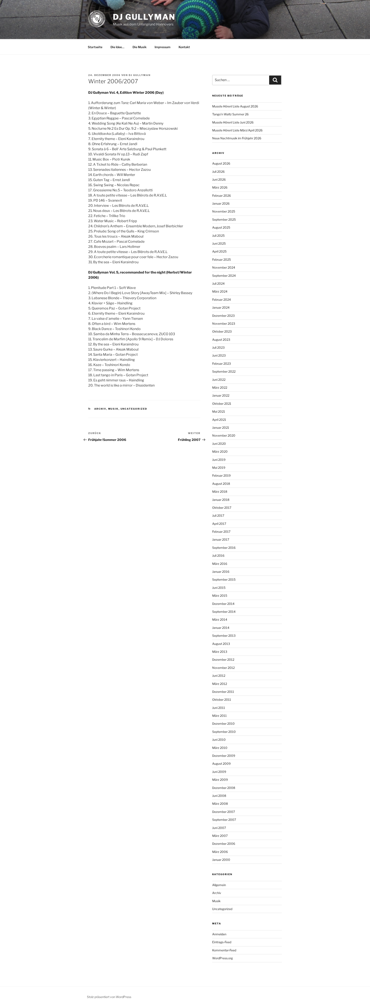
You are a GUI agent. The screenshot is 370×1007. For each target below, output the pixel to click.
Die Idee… (117, 47)
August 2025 (221, 227)
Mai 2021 (218, 411)
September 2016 (224, 547)
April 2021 (219, 419)
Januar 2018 (220, 499)
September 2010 (224, 731)
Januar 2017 (220, 539)
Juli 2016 (218, 555)
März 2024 (219, 291)
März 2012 (219, 684)
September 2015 (224, 579)
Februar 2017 (221, 531)
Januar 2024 (221, 307)
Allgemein (219, 885)
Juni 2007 (219, 828)
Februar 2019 (221, 475)
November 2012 (223, 667)
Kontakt (184, 47)
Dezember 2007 (223, 812)
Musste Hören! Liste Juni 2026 (233, 122)
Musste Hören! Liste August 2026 (235, 106)
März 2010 (219, 748)
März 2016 (219, 563)
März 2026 (219, 187)
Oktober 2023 (222, 331)
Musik (113, 408)
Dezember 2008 (223, 788)
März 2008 (220, 803)
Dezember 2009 (223, 755)
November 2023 (223, 323)
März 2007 (220, 835)
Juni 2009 (219, 771)
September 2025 (224, 219)
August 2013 (221, 644)
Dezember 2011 (223, 691)
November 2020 (223, 435)
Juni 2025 (219, 243)
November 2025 (223, 211)
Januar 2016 (220, 571)
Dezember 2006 (223, 843)
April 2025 (219, 251)
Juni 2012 (218, 675)
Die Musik (139, 47)
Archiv (100, 408)
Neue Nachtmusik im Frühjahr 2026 (236, 138)
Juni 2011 (218, 708)
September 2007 (224, 819)
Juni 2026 (219, 179)
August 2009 (221, 763)
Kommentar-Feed (224, 950)
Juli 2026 (218, 171)
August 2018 (221, 483)
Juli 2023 (218, 347)
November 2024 (223, 267)
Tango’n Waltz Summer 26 (230, 114)
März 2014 (219, 619)
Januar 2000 (221, 859)
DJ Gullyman (144, 17)
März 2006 (220, 852)
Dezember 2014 (223, 603)
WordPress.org (222, 958)
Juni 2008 (219, 795)
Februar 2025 (221, 259)
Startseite (95, 47)
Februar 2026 (221, 195)
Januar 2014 (220, 627)
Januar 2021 (220, 427)
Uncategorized (134, 408)
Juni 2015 (218, 587)
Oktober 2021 (221, 403)
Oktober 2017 (221, 507)
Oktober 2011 (221, 699)
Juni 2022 (218, 379)
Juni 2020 (219, 443)
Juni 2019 (218, 459)
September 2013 (224, 635)
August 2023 (221, 339)
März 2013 (219, 651)
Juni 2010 (219, 739)
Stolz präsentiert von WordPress (109, 997)
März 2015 (219, 595)
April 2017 (219, 523)
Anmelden (219, 934)
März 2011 (219, 715)
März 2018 (219, 491)
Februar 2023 (221, 363)
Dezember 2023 (223, 315)
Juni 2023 (219, 355)
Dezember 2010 (223, 723)
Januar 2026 (221, 203)
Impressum (162, 47)
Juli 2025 (218, 235)
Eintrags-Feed (221, 942)
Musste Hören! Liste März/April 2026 (237, 130)
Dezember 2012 (223, 659)
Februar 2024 (221, 299)
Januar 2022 (220, 395)
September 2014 (224, 611)
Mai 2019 (218, 467)
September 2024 (224, 275)
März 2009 (220, 779)
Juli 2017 (218, 515)
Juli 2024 (218, 283)
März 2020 (220, 451)
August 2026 (221, 163)
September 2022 (224, 371)
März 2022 (219, 387)
